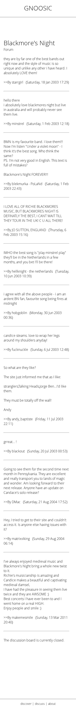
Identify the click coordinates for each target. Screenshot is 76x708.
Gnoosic (38, 8)
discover (25, 704)
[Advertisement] (36, 673)
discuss (40, 704)
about (52, 704)
